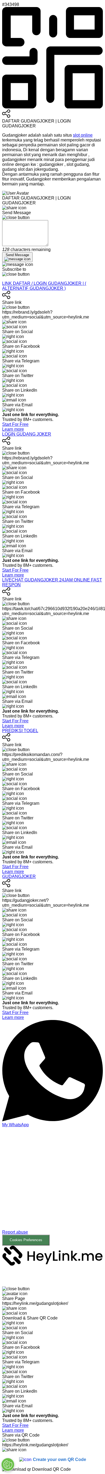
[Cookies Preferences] (8, 1464)
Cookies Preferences (26, 1240)
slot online (83, 135)
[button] (52, 1186)
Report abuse (15, 1232)
